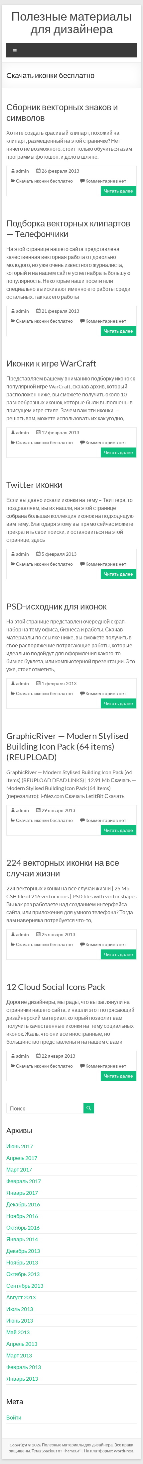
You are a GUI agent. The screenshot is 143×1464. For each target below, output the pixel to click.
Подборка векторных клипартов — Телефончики (68, 228)
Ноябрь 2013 (22, 1262)
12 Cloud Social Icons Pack (55, 986)
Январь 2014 (22, 1239)
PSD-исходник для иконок (56, 606)
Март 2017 (19, 1169)
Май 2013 (18, 1332)
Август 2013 (21, 1297)
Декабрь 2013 (23, 1251)
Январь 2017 (22, 1192)
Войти (13, 1417)
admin (22, 171)
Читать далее (118, 191)
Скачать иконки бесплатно (44, 181)
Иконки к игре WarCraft (51, 363)
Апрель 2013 (21, 1344)
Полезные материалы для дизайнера (71, 22)
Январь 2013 (22, 1378)
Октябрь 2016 (23, 1227)
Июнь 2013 (19, 1320)
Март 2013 (19, 1355)
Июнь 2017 (19, 1146)
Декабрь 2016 (23, 1204)
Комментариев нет (105, 181)
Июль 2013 (19, 1309)
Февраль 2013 (23, 1367)
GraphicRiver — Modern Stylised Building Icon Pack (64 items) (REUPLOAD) (67, 746)
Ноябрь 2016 (22, 1216)
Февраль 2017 (23, 1181)
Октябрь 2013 (23, 1274)
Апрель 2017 (21, 1158)
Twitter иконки (34, 484)
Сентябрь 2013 (24, 1285)
